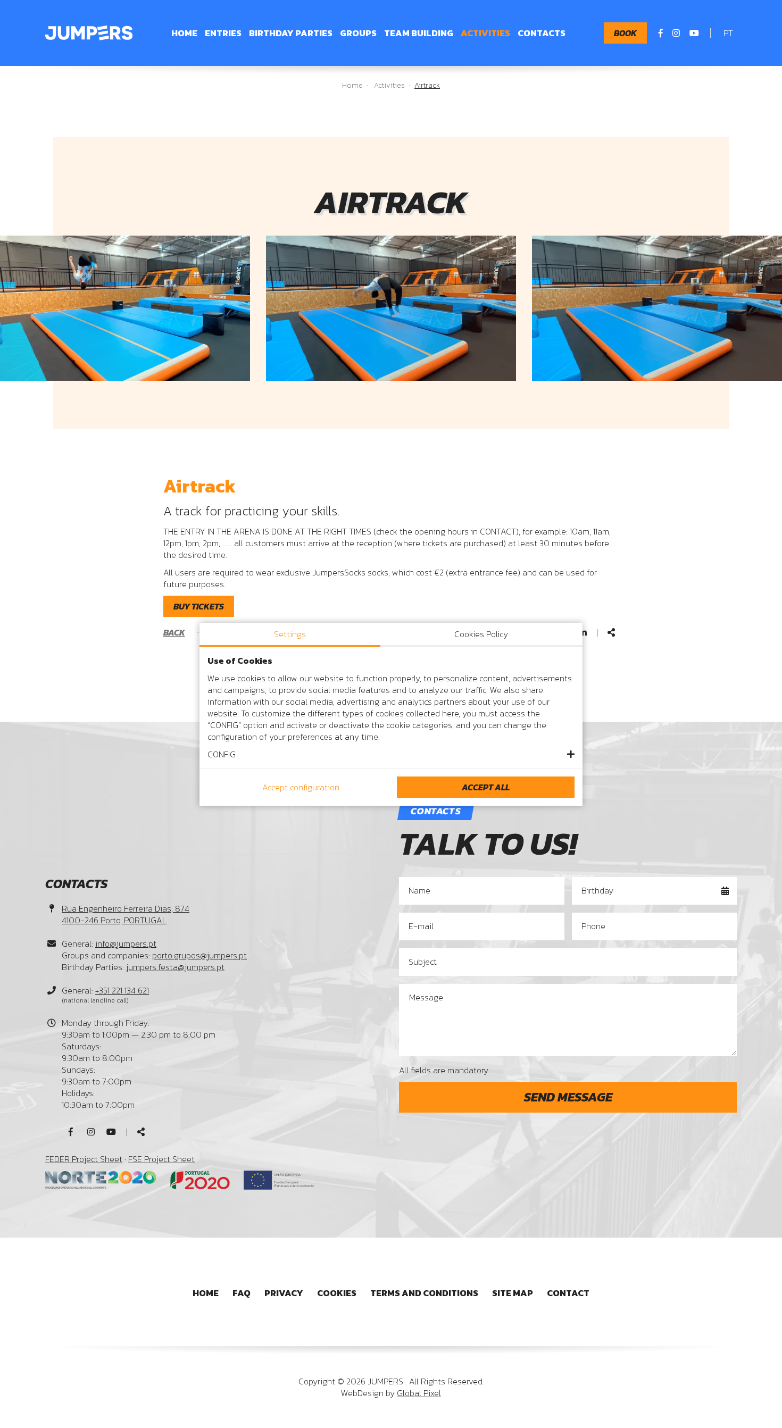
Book (625, 33)
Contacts (541, 33)
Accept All (486, 787)
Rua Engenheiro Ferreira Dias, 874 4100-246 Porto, (125, 914)
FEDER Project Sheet (83, 1159)
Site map (512, 1293)
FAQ (241, 1293)
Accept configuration (300, 787)
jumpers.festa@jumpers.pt (175, 967)
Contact (568, 1293)
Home (184, 33)
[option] (391, 308)
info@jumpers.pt (125, 943)
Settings (290, 634)
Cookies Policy (481, 634)
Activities (485, 33)
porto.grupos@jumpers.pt (199, 955)
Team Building (418, 33)
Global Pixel (419, 1393)
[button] (391, 754)
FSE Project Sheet (161, 1159)
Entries (223, 33)
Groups (358, 33)
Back (174, 632)
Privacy (283, 1293)
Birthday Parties (290, 33)
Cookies (336, 1293)
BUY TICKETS (198, 606)
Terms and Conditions (424, 1293)
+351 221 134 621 (122, 990)
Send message (568, 1097)
